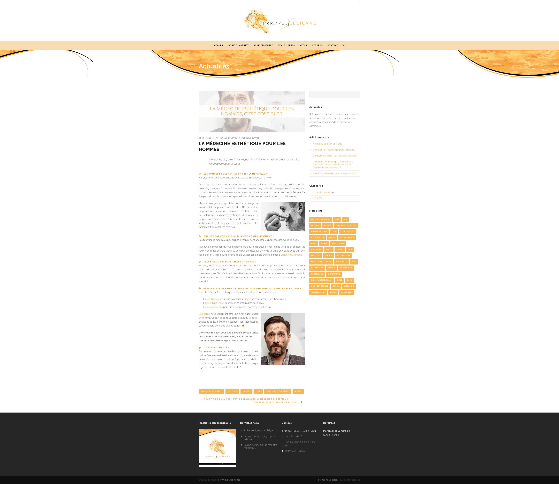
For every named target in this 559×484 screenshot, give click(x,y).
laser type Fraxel (215, 303)
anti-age (232, 391)
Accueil (219, 45)
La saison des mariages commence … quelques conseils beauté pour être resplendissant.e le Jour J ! (333, 164)
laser (329, 250)
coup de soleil (347, 231)
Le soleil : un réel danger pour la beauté (334, 149)
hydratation (338, 244)
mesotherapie (343, 256)
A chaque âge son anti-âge (327, 143)
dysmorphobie (347, 238)
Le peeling (204, 314)
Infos (315, 198)
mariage (328, 256)
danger (332, 238)
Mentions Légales (327, 479)
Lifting (339, 250)
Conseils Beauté (250, 138)
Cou (334, 231)
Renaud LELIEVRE (228, 138)
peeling (331, 268)
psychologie (346, 268)
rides (339, 280)
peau (354, 262)
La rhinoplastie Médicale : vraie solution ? (335, 173)
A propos (317, 45)
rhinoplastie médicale (321, 280)
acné (337, 219)
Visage (298, 391)
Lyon (258, 391)
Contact (332, 45)
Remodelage (317, 274)
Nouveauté (341, 262)
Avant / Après (286, 45)
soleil (336, 286)
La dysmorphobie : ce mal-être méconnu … (336, 155)
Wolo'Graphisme (231, 479)
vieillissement (318, 292)
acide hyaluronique (292, 254)
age (345, 219)
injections (316, 250)
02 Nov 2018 (205, 138)
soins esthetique (319, 286)
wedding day (346, 292)
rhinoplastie (334, 274)
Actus (303, 45)
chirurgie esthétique (346, 225)
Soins (349, 280)
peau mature (317, 268)
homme (246, 391)
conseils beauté (319, 231)
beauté (327, 225)
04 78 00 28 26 (293, 436)
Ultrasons (349, 286)
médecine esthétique (278, 391)
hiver (313, 244)
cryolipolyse (213, 299)
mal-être (315, 256)
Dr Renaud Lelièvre (294, 451)
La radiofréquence (213, 307)
